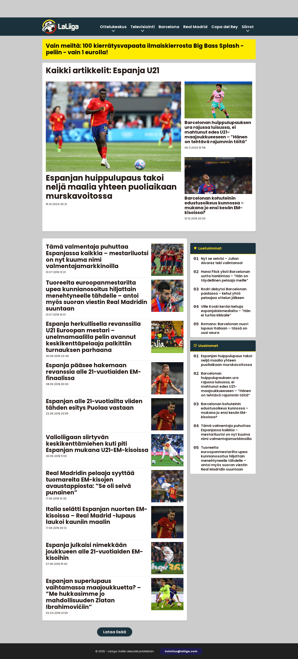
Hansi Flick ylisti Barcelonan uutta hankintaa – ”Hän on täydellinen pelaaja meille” (225, 276)
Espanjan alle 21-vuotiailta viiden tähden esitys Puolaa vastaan (94, 404)
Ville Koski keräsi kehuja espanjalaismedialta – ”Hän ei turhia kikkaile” (225, 311)
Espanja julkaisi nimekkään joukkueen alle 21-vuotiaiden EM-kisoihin (94, 551)
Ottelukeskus (113, 26)
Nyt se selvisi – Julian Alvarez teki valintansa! (222, 260)
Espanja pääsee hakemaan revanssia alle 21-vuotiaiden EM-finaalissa (93, 371)
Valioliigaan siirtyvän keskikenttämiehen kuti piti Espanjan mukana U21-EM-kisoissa (97, 443)
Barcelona (169, 26)
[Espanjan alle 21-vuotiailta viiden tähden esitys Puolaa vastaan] (167, 414)
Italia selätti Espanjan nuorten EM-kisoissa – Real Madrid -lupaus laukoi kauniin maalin (96, 515)
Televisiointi (142, 26)
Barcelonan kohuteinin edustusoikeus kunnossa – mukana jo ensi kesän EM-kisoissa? (214, 205)
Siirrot (248, 26)
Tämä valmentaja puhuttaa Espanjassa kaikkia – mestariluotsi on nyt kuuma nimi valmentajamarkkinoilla (97, 256)
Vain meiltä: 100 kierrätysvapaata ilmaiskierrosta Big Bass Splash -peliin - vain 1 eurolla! (145, 49)
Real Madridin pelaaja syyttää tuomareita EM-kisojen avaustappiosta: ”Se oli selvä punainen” (90, 483)
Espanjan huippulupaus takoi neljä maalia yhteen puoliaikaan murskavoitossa (111, 187)
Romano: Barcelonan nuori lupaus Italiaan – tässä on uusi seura (224, 328)
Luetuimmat (210, 248)
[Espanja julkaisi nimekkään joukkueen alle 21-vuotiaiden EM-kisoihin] (167, 558)
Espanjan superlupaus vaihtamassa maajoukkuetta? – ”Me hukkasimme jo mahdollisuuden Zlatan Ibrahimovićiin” (93, 594)
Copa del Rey (224, 26)
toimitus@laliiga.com (181, 651)
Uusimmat (208, 345)
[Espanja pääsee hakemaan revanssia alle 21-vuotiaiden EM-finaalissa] (167, 378)
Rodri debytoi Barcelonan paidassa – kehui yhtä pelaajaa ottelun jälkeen (224, 293)
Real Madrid (195, 26)
